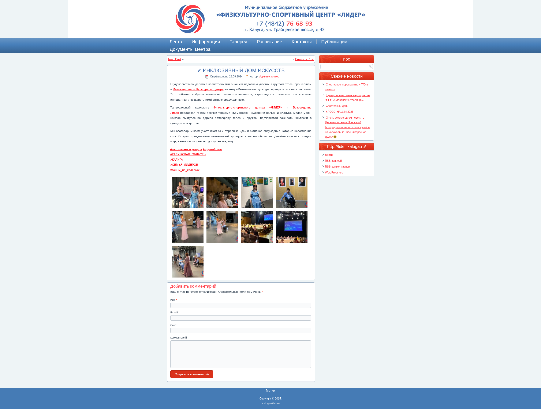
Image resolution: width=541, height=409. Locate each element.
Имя (173, 300)
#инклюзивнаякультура (186, 149)
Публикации (334, 41)
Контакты (302, 41)
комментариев (337, 166)
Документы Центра (190, 49)
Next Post (174, 59)
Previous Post (304, 59)
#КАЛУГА (176, 159)
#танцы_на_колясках (184, 170)
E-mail (174, 312)
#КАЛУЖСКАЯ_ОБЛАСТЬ (188, 154)
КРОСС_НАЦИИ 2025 (339, 111)
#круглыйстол (212, 149)
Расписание (269, 41)
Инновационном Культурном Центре (198, 89)
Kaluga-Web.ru (271, 403)
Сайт (173, 325)
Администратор (269, 76)
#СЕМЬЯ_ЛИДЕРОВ (184, 164)
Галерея (238, 41)
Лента (175, 41)
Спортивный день (337, 105)
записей (333, 160)
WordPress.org (334, 172)
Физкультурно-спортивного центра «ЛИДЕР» (247, 107)
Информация (206, 41)
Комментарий (178, 337)
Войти (329, 154)
